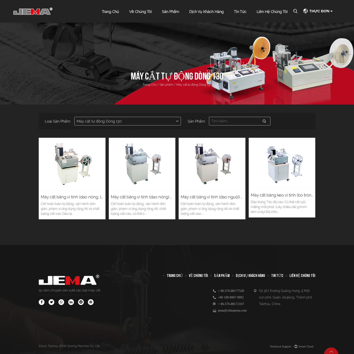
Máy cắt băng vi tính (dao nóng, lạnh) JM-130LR (85, 197)
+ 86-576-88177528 (231, 291)
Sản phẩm (170, 11)
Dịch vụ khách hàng (206, 11)
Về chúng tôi (140, 11)
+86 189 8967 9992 (231, 297)
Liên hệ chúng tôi (272, 11)
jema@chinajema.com (232, 310)
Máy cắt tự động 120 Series (178, 19)
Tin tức (240, 11)
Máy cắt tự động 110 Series (177, 18)
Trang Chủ (110, 11)
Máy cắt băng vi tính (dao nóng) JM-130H (149, 197)
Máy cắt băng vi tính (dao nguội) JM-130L (219, 197)
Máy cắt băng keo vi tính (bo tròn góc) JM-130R (294, 195)
